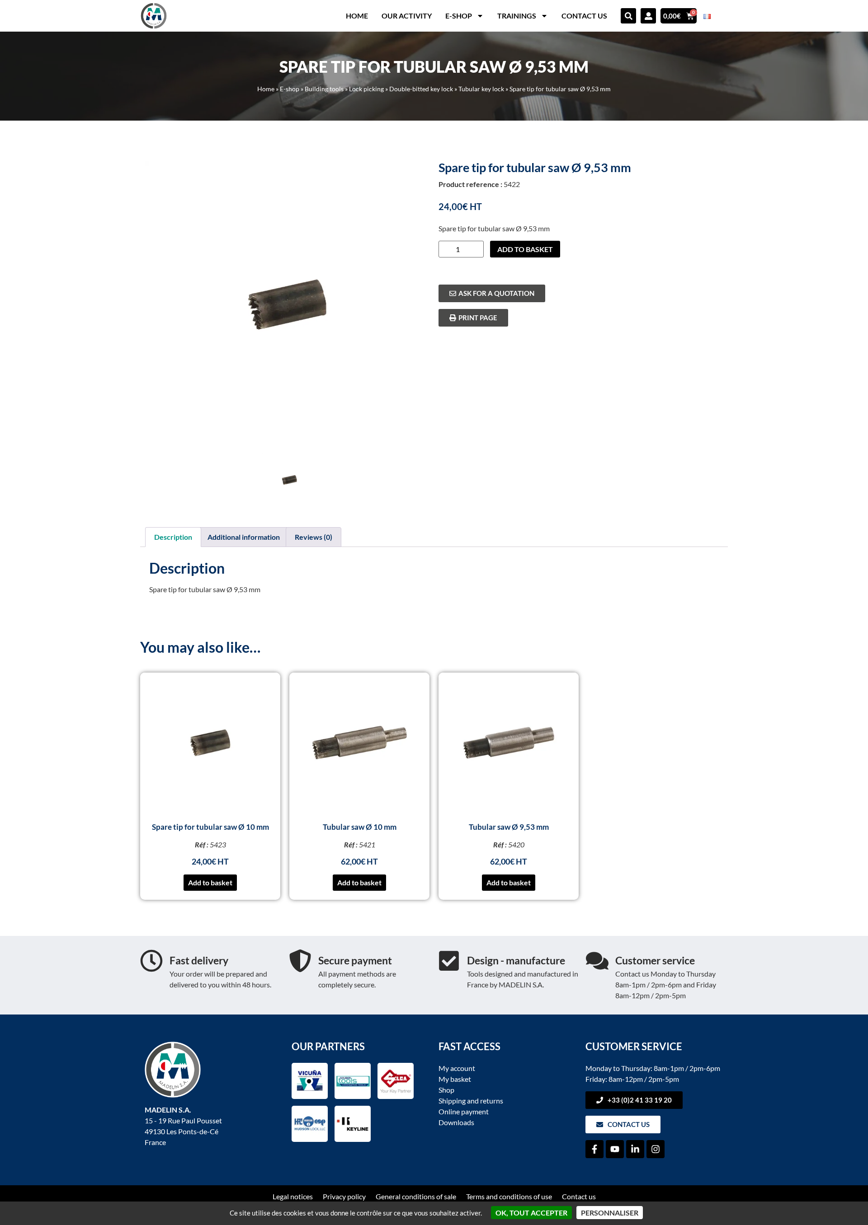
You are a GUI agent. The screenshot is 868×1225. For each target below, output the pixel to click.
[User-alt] (648, 15)
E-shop (458, 15)
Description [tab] (173, 537)
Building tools (324, 89)
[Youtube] (615, 1149)
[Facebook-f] (594, 1149)
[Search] (628, 15)
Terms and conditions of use (509, 1196)
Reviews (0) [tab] (313, 537)
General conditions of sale (416, 1196)
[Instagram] (655, 1149)
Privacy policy (344, 1196)
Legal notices (293, 1196)
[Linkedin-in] (635, 1149)
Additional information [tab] (244, 537)
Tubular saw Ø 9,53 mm (509, 827)
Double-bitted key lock (421, 89)
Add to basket (525, 249)
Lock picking (366, 89)
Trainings (516, 15)
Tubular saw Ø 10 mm (359, 827)
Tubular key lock (481, 89)
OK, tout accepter (531, 1212)
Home (357, 15)
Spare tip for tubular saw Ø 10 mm (210, 827)
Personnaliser (609, 1212)
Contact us (584, 15)
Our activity (407, 15)
